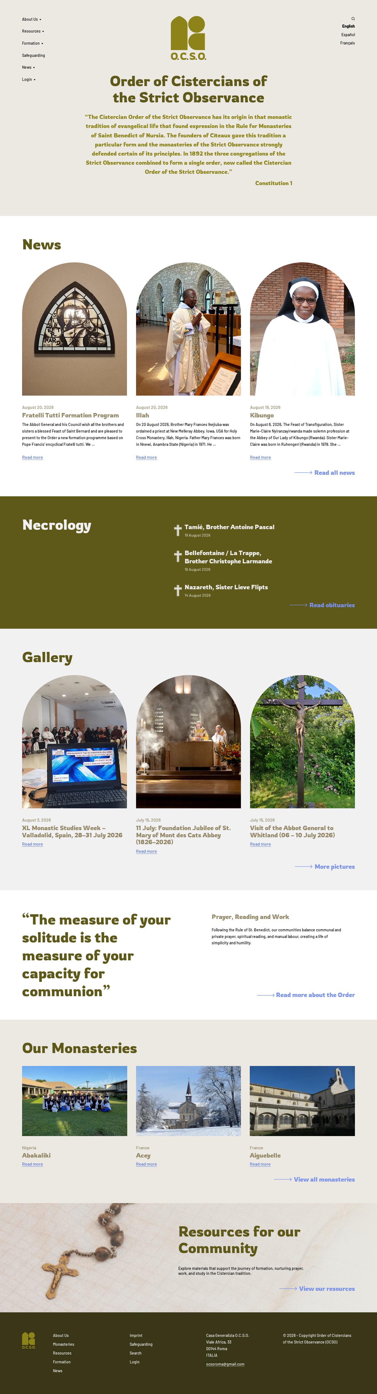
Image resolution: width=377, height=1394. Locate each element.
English (348, 26)
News (26, 67)
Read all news (334, 472)
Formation (31, 43)
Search (136, 1353)
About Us (30, 19)
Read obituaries (332, 605)
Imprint (136, 1335)
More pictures (335, 866)
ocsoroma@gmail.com (225, 1364)
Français (347, 43)
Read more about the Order (315, 994)
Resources (31, 31)
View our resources (327, 1288)
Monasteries (63, 1344)
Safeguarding (33, 55)
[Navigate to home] (28, 1341)
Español (348, 34)
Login (27, 79)
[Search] (347, 18)
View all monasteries (324, 1179)
